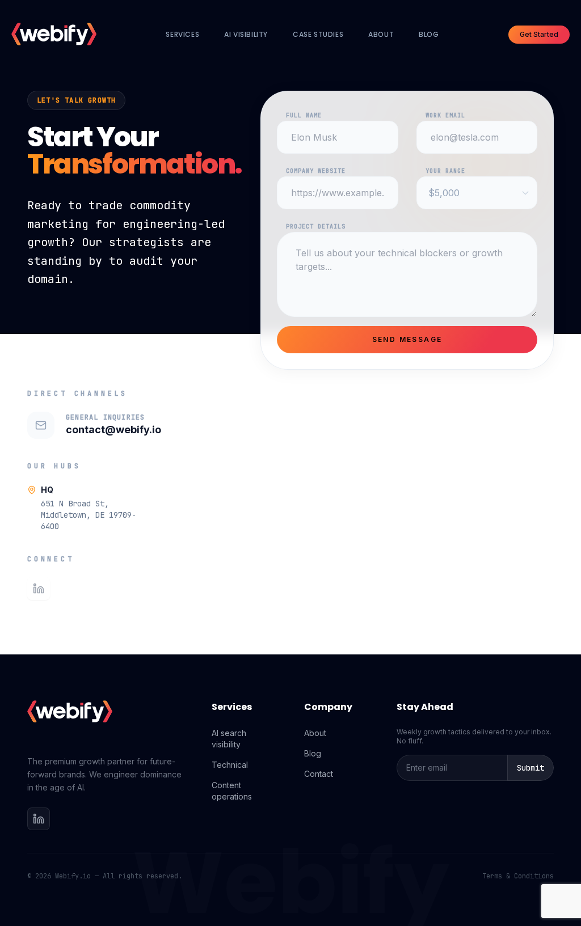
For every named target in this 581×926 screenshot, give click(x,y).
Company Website (316, 171)
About (381, 34)
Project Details (316, 226)
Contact (318, 774)
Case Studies (318, 34)
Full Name (304, 115)
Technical (230, 764)
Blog (429, 34)
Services (182, 34)
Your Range (445, 171)
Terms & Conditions (518, 876)
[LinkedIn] (38, 588)
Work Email (445, 115)
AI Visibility (246, 34)
